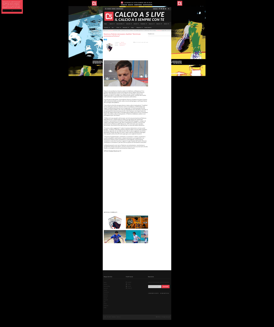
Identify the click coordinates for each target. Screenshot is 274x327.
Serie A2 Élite (120, 23)
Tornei (117, 27)
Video (132, 27)
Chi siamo (109, 316)
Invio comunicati (120, 8)
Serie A (111, 23)
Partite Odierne (148, 27)
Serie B (135, 23)
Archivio (113, 8)
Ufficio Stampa (122, 43)
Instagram (129, 288)
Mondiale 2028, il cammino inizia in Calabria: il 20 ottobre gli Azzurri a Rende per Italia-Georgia (114, 30)
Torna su (118, 316)
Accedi (109, 8)
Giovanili (106, 27)
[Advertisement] (126, 167)
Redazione (155, 8)
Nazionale (125, 27)
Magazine (139, 27)
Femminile (143, 23)
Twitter (129, 284)
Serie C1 (151, 23)
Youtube (129, 286)
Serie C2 (158, 23)
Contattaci (114, 316)
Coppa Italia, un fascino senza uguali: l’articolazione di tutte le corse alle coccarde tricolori (161, 30)
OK (12, 10)
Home (105, 23)
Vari (113, 27)
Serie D (165, 23)
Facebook (129, 282)
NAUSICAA (122, 45)
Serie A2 (128, 23)
